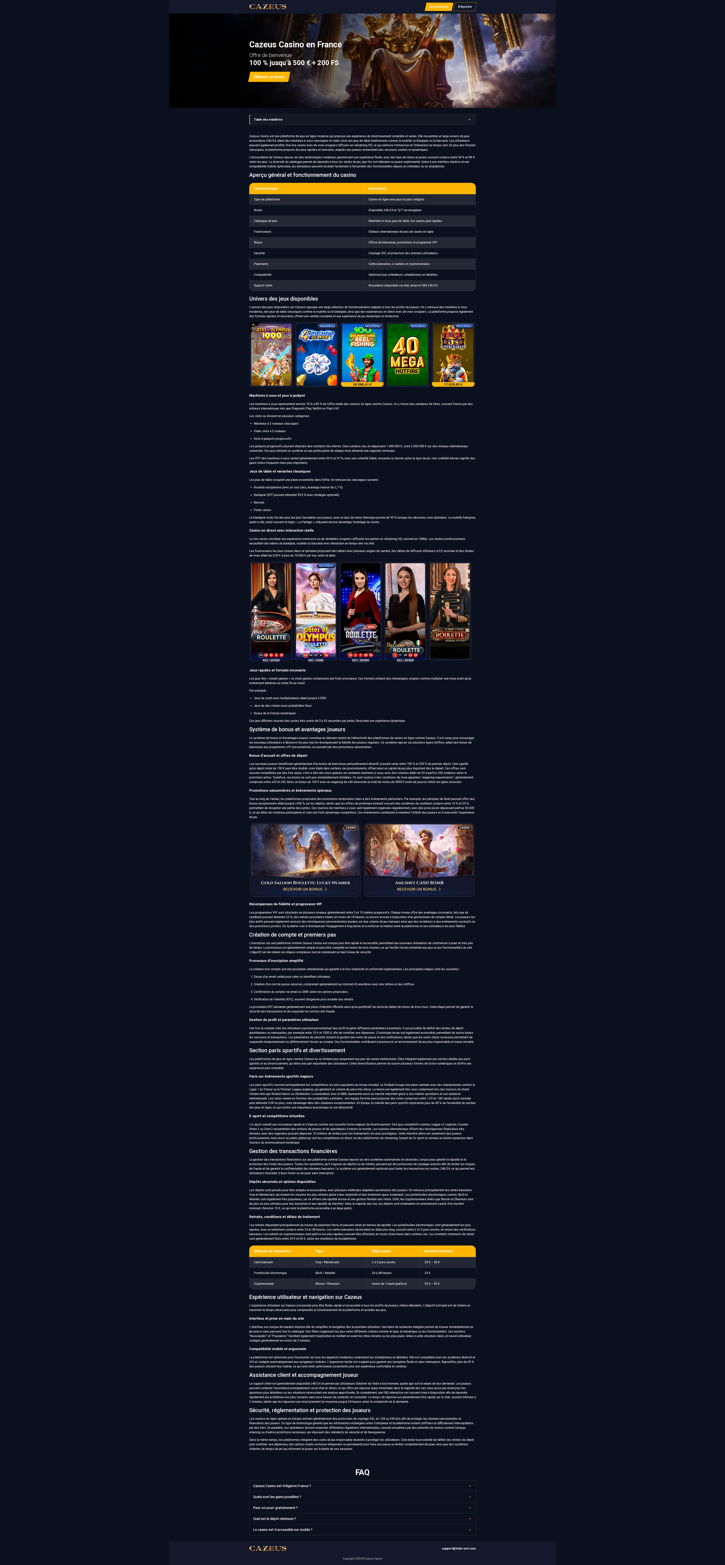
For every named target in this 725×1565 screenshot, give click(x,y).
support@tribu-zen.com (459, 1548)
